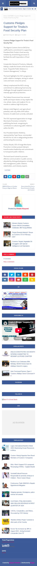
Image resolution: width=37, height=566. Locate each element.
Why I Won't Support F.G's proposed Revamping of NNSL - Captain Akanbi (23, 466)
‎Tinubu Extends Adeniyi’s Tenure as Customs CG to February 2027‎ (22, 235)
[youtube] (18, 280)
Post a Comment (9, 262)
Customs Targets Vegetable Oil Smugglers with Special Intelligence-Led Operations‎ (22, 244)
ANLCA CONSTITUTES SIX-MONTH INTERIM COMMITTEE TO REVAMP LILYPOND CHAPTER (23, 354)
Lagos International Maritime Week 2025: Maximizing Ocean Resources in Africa (22, 448)
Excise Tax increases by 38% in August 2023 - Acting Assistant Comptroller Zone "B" (21, 531)
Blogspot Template (14, 563)
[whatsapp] (25, 280)
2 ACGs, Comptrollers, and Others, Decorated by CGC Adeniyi (22, 512)
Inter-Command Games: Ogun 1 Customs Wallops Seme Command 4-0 (23, 373)
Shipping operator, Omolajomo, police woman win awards (23, 493)
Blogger (32, 563)
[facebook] (5, 275)
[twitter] (12, 275)
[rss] (32, 280)
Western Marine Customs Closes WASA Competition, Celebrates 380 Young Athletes (22, 225)
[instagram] (12, 280)
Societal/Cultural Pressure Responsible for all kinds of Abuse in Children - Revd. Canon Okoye (22, 476)
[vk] (5, 280)
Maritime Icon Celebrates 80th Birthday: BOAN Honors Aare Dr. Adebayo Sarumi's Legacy (21, 364)
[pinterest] (32, 275)
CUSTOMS (11, 16)
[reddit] (25, 275)
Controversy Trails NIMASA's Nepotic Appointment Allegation (23, 484)
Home (5, 16)
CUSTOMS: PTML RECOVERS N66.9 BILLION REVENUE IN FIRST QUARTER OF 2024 (23, 503)
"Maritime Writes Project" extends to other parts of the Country (22, 521)
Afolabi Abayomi (9, 35)
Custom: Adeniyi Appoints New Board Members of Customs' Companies (23, 457)
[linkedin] (18, 275)
